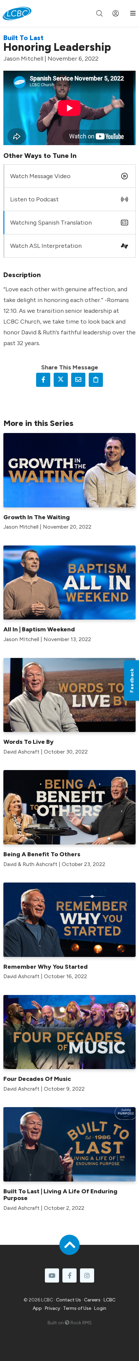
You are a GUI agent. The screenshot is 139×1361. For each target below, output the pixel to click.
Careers (92, 1300)
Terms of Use (77, 1308)
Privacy (52, 1308)
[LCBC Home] (17, 13)
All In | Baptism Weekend (39, 629)
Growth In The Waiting (36, 517)
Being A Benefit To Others (41, 854)
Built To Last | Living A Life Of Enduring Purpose (60, 1195)
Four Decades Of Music (37, 1079)
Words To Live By (28, 741)
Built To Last (23, 38)
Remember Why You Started (45, 966)
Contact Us (68, 1300)
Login (100, 1308)
